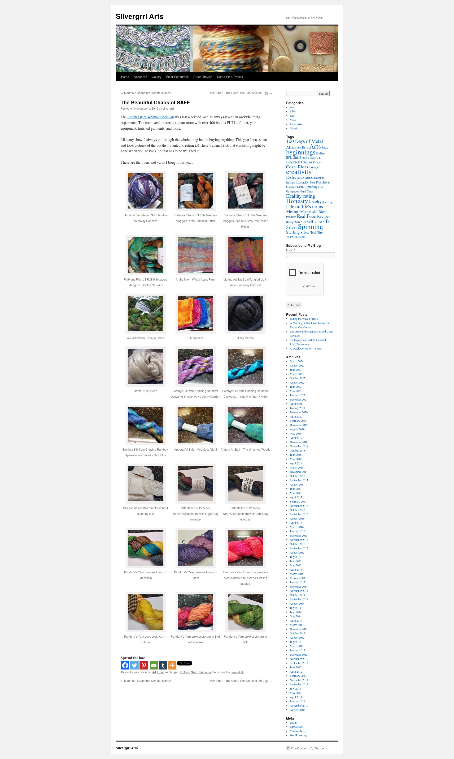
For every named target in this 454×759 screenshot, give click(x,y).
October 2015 (297, 544)
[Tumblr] (163, 665)
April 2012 (296, 671)
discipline (319, 177)
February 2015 (298, 578)
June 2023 (295, 369)
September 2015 (299, 548)
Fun (320, 187)
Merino (293, 211)
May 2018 (295, 459)
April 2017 (296, 497)
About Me (140, 76)
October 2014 (297, 595)
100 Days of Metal (304, 141)
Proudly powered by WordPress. (309, 748)
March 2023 (297, 374)
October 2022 (297, 378)
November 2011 (299, 680)
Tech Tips (316, 232)
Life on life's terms (304, 206)
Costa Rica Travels (230, 76)
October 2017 (297, 476)
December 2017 (299, 471)
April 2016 (296, 522)
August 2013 (297, 637)
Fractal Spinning (306, 186)
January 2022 (297, 395)
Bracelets (293, 162)
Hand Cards (307, 191)
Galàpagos (292, 191)
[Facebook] (125, 665)
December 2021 (299, 399)
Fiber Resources (177, 76)
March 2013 (297, 646)
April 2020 (296, 416)
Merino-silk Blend (313, 211)
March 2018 (297, 467)
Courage (313, 167)
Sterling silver (298, 232)
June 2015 (295, 561)
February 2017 (298, 501)
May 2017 (295, 493)
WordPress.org (298, 735)
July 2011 (295, 688)
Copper (317, 162)
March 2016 (297, 527)
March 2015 (297, 574)
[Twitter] (134, 665)
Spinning (205, 672)
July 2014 (295, 608)
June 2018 (295, 454)
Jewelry (315, 201)
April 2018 (296, 463)
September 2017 (299, 480)
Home (125, 76)
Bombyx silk (314, 157)
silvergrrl (168, 108)
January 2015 (297, 582)
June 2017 (295, 488)
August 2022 (297, 382)
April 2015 (296, 569)
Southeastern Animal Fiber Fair (150, 116)
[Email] (154, 665)
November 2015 (299, 540)
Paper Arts (296, 124)
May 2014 (295, 616)
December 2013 (299, 629)
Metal (293, 120)
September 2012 (299, 663)
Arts (315, 145)
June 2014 (295, 612)
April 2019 (296, 437)
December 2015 (299, 535)
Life (292, 115)
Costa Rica (296, 167)
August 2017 (297, 484)
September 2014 (299, 599)
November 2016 (299, 505)
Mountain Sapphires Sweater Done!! (146, 93)
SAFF (194, 672)
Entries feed (296, 727)
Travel (293, 128)
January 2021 (297, 408)
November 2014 (299, 591)
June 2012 (295, 667)
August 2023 (297, 365)
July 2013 (295, 642)
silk (326, 221)
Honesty (297, 200)
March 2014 (297, 625)
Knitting (185, 672)
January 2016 (297, 531)
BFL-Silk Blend (296, 157)
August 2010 (297, 710)
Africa (291, 147)
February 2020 (298, 420)
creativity (299, 171)
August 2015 (297, 552)
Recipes (323, 216)
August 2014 (297, 603)
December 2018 (299, 442)
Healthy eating (300, 195)
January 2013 (297, 650)
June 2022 (295, 386)
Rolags (290, 222)
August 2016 (297, 518)
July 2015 (295, 557)
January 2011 (297, 701)
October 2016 (297, 510)
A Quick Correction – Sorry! (306, 348)
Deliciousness (299, 177)
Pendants (291, 216)
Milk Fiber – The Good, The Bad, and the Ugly (241, 93)
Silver (291, 227)
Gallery (157, 76)
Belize (320, 153)
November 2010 (299, 705)
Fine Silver (323, 182)
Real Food (306, 216)
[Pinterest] (144, 665)
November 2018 (299, 446)
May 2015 (295, 565)
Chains (306, 162)
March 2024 (297, 361)
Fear (312, 182)
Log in (293, 722)
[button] (145, 200)
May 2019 (295, 433)
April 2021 (296, 403)
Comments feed (298, 731)
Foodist (290, 187)
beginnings (300, 151)
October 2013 (297, 633)
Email (290, 250)
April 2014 (296, 620)
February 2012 (298, 676)
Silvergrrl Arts (140, 16)
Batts (325, 147)
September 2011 (299, 684)
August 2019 (297, 429)
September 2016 (299, 514)
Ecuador (302, 182)
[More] (172, 665)
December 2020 (299, 412)
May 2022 (295, 391)
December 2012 (299, 654)
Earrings (291, 182)
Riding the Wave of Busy (304, 318)
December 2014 (299, 586)
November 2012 (299, 659)
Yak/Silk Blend (295, 237)
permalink (237, 672)
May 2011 (295, 693)
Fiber (160, 672)
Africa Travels (202, 76)
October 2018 (297, 450)
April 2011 (296, 697)
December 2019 (299, 425)
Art (154, 672)
